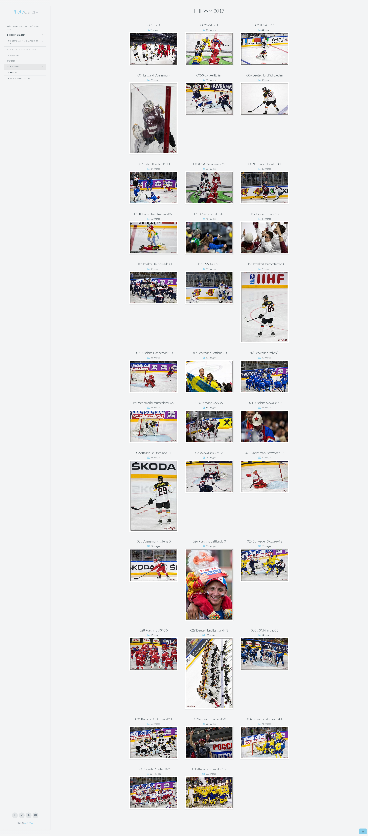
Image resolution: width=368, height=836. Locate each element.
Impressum (12, 72)
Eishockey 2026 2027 (16, 35)
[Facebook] (15, 815)
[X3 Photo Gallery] (29, 815)
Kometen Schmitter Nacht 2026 (21, 49)
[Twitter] (22, 815)
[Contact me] (36, 815)
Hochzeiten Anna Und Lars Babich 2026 (23, 42)
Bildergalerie (13, 67)
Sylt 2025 (11, 61)
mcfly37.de (28, 823)
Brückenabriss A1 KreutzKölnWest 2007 (23, 27)
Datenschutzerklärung (18, 78)
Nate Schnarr (13, 55)
